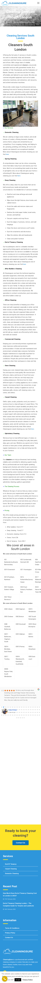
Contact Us (20, 843)
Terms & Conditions (12, 928)
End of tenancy (10, 864)
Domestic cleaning (12, 873)
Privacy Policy (10, 933)
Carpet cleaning (11, 869)
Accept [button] (18, 980)
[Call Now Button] (4, 979)
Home (9, 22)
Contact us (9, 937)
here (7, 154)
